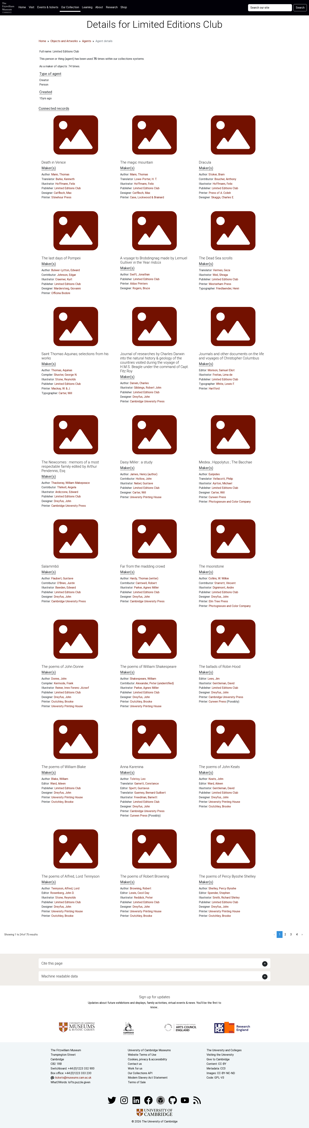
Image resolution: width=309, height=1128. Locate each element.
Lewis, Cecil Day (139, 893)
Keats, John (216, 779)
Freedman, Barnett (145, 797)
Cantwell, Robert (146, 583)
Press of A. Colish (220, 193)
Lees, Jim (214, 678)
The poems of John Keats (219, 767)
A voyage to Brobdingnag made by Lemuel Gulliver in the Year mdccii (153, 260)
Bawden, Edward (65, 587)
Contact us (135, 1064)
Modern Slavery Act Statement (148, 1077)
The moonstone (211, 566)
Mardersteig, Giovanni (67, 288)
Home (22, 7)
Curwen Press (217, 497)
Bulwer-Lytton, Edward (65, 270)
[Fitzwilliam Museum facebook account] (137, 1100)
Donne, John (59, 678)
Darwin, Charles (139, 383)
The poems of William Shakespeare (148, 666)
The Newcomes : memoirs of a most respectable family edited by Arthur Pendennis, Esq (70, 466)
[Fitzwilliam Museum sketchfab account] (161, 1100)
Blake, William (59, 779)
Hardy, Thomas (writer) (144, 578)
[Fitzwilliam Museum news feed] (197, 1100)
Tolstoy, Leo (138, 779)
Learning (87, 7)
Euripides (214, 474)
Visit (31, 7)
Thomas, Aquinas (61, 370)
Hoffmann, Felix (65, 183)
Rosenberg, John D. (62, 893)
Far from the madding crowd (142, 566)
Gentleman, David (223, 683)
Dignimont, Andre (223, 587)
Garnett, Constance (146, 783)
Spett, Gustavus (139, 788)
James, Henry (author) (143, 474)
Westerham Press (220, 284)
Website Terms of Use (142, 1054)
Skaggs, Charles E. (222, 197)
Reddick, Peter (143, 897)
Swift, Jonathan (140, 274)
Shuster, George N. (65, 374)
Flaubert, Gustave (62, 578)
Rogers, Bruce (141, 288)
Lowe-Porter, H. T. (145, 179)
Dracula (205, 162)
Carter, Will (65, 393)
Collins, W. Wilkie (219, 578)
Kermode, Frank (63, 683)
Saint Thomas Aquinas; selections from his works (75, 356)
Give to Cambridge (218, 1059)
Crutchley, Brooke (62, 701)
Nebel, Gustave (143, 483)
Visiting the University (220, 1054)
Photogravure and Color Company (230, 501)
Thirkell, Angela (66, 487)
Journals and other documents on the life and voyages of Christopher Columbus (231, 356)
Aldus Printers (139, 283)
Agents (86, 41)
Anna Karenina (131, 767)
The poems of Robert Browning (144, 876)
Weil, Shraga (220, 275)
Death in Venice (53, 162)
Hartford (214, 388)
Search (300, 7)
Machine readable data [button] (59, 976)
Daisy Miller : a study (136, 462)
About (99, 7)
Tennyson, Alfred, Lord (65, 888)
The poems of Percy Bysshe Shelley (227, 876)
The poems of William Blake (63, 767)
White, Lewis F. (225, 384)
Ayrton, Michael (222, 483)
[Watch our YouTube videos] (185, 1100)
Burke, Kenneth (65, 179)
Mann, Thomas (60, 174)
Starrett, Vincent (225, 583)
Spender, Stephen (219, 893)
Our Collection (70, 7)
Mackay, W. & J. (60, 388)
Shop (124, 7)
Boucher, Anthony (225, 179)
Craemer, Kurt (63, 279)
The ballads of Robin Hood (220, 666)
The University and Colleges (224, 1050)
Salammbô (50, 566)
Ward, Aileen (58, 783)
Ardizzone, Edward (66, 492)
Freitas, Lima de (222, 374)
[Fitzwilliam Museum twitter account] (112, 1100)
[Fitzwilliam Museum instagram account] (124, 1100)
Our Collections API (140, 1073)
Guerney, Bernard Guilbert (150, 792)
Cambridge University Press (147, 401)
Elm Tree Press (218, 601)
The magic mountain (136, 162)
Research (112, 7)
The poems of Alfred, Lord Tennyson (70, 876)
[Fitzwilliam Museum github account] (173, 1100)
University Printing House (145, 497)
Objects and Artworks (64, 41)
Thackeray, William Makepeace (70, 483)
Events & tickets (47, 7)
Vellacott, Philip (223, 478)
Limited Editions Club (67, 188)
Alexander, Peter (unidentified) (155, 683)
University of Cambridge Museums (149, 1050)
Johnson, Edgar (66, 275)
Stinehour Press (61, 197)
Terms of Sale (137, 1082)
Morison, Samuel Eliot (221, 370)
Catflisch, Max (63, 193)
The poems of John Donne (62, 666)
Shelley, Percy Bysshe (222, 888)
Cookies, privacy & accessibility (147, 1059)
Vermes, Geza (221, 270)
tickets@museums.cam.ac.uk (73, 1077)
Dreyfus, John (141, 396)
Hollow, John (144, 478)
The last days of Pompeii (60, 258)
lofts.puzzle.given (79, 1082)
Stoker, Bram (217, 174)
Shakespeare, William (143, 678)
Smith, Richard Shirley (226, 897)
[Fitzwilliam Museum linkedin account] (149, 1100)
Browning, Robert (140, 888)
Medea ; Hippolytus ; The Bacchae (225, 462)
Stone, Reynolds (65, 379)
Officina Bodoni (60, 293)
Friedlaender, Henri (227, 288)
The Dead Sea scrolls (215, 258)
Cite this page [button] (52, 963)
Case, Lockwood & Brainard (147, 197)
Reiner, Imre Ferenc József (72, 687)
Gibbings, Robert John (147, 387)
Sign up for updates (154, 997)
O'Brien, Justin (66, 583)
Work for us (135, 1068)
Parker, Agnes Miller (146, 587)
